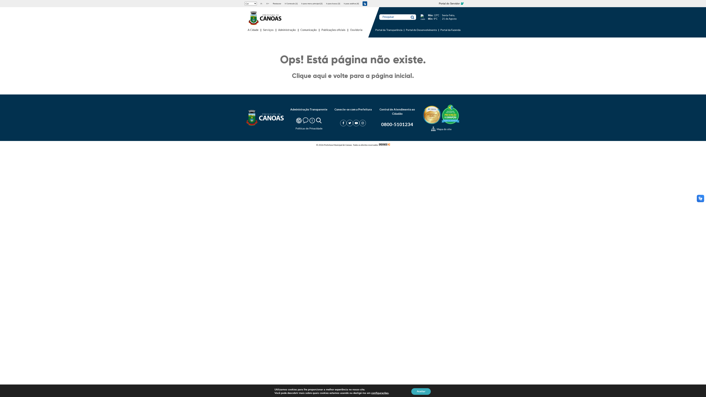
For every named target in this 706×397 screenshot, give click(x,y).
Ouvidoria (356, 29)
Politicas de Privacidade (308, 128)
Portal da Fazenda (450, 29)
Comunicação (308, 29)
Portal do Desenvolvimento (421, 29)
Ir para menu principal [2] (311, 4)
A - (262, 4)
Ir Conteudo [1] (291, 4)
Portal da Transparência (388, 29)
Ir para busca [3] (333, 4)
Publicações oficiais (333, 29)
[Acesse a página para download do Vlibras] (365, 3)
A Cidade (253, 29)
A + (267, 4)
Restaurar (277, 4)
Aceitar (421, 391)
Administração (287, 29)
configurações (379, 393)
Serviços (268, 29)
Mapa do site (444, 129)
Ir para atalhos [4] (351, 4)
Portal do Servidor (450, 3)
